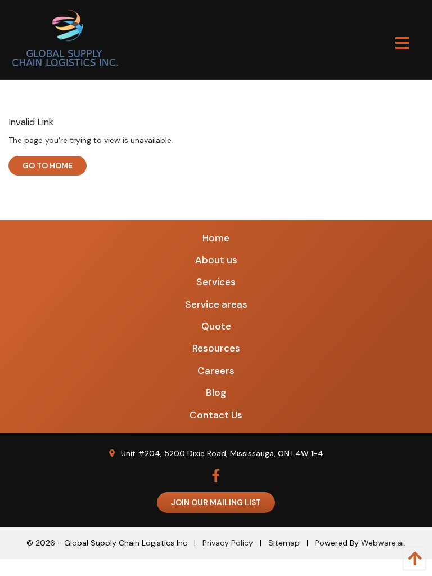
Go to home (47, 165)
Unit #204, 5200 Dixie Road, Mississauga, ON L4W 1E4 (222, 453)
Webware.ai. (383, 543)
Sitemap (284, 543)
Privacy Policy (227, 543)
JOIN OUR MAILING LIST (216, 502)
